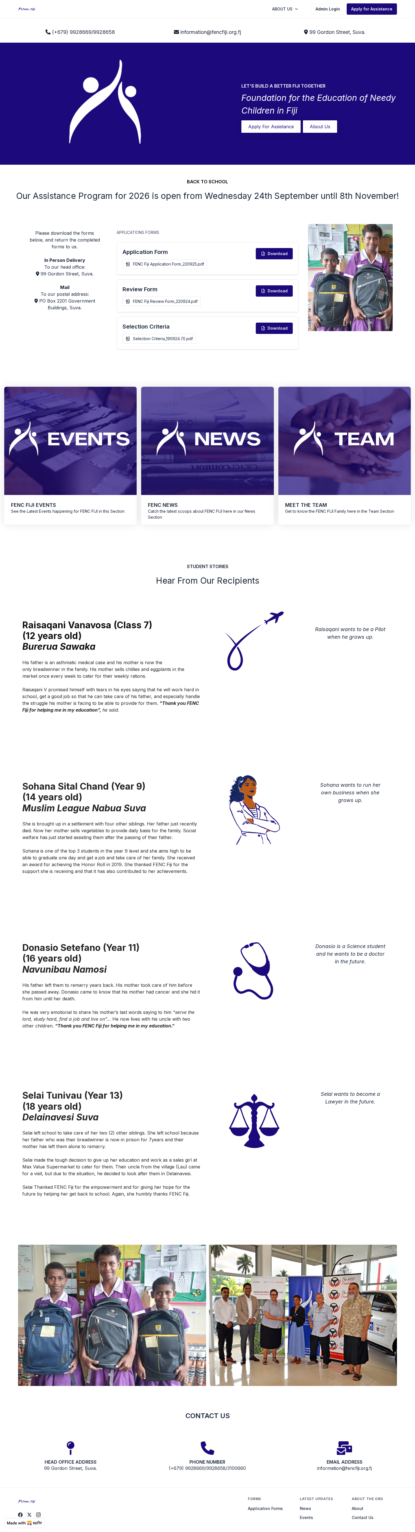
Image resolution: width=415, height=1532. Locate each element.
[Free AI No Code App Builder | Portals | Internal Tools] (24, 1522)
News (305, 1508)
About (357, 1508)
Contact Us (363, 1517)
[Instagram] (38, 1515)
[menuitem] (285, 9)
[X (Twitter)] (29, 1515)
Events (306, 1517)
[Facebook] (20, 1515)
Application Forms (265, 1508)
